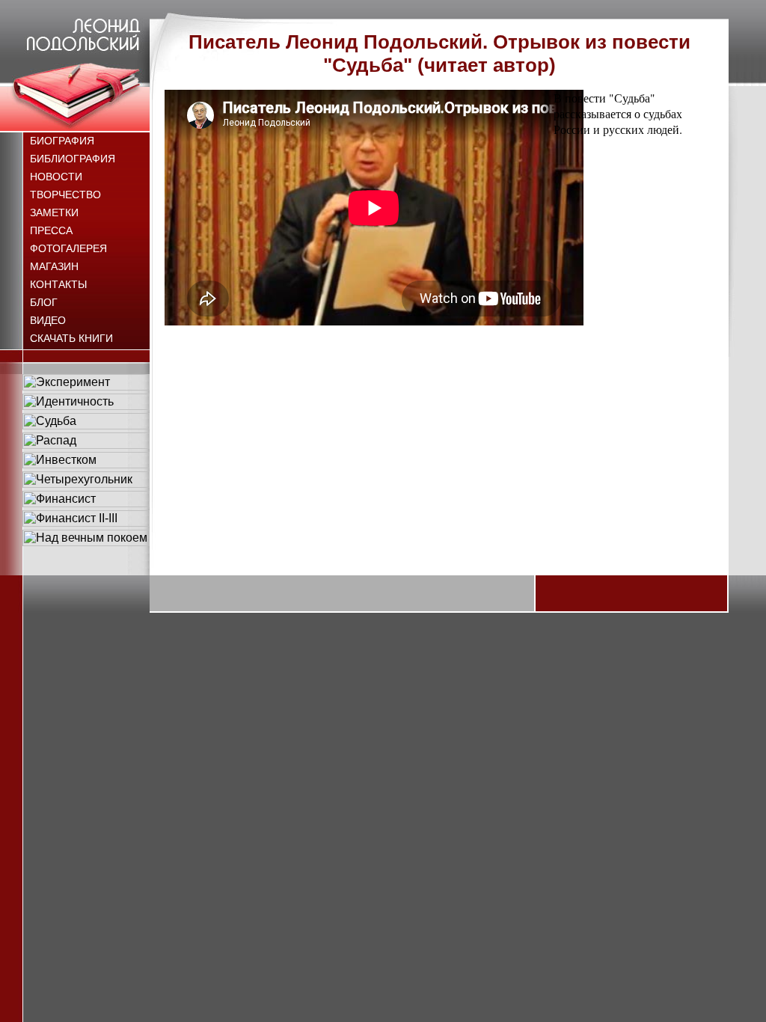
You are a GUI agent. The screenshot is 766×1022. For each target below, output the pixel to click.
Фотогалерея (68, 248)
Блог (44, 302)
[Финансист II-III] (86, 522)
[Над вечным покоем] (86, 542)
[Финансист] (86, 503)
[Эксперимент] (86, 386)
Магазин (54, 266)
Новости (56, 177)
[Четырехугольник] (86, 483)
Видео (48, 320)
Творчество (65, 195)
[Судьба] (86, 425)
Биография (62, 141)
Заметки (54, 212)
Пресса (51, 230)
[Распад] (86, 444)
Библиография (72, 159)
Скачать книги (71, 338)
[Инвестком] (86, 464)
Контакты (58, 284)
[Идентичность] (86, 406)
